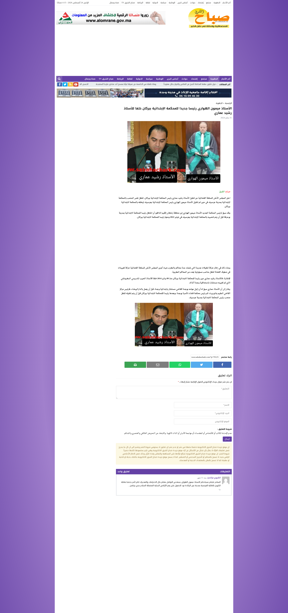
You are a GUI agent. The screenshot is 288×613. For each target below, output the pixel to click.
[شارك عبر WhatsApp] (179, 365)
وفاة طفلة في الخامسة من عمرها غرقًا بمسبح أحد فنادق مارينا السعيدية (172, 84)
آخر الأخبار (227, 3)
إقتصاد (201, 3)
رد (219, 489)
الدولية (155, 3)
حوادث (192, 3)
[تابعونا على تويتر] (65, 84)
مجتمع (208, 3)
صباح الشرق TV (128, 3)
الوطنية (172, 3)
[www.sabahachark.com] (198, 18)
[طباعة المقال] (135, 365)
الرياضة (140, 3)
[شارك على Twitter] (202, 365)
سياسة (163, 3)
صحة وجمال (114, 3)
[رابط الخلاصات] (70, 84)
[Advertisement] (144, 53)
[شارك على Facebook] (222, 365)
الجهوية (217, 3)
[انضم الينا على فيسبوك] (59, 84)
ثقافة (148, 3)
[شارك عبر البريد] (157, 365)
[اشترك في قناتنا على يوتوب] (75, 84)
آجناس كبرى (182, 3)
